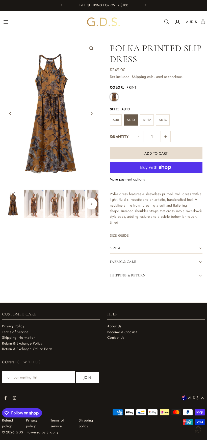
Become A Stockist (122, 331)
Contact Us (115, 337)
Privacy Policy (13, 326)
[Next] (145, 5)
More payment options (127, 179)
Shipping (139, 76)
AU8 (116, 119)
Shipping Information (18, 337)
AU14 (163, 119)
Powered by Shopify (42, 432)
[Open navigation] (43, 21)
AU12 (147, 119)
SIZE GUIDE (119, 235)
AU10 (131, 119)
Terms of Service (15, 331)
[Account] (177, 22)
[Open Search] (166, 21)
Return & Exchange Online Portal (27, 348)
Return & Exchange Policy (22, 343)
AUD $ (191, 21)
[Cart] (203, 21)
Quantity (119, 136)
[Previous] (61, 5)
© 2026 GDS (12, 432)
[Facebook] (6, 398)
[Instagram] (14, 398)
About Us (114, 326)
